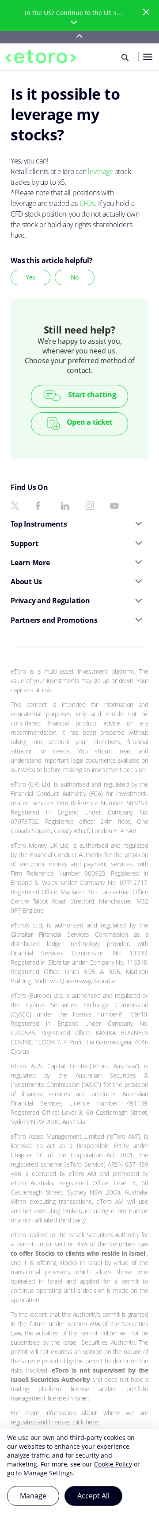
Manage (33, 1496)
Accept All (93, 1496)
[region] (79, 1471)
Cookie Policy (113, 1464)
